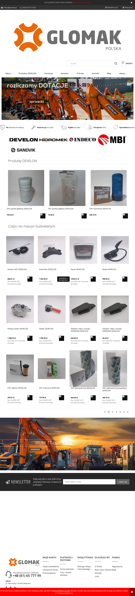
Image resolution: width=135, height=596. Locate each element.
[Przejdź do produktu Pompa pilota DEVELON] (20, 309)
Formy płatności (67, 569)
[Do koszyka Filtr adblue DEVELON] (30, 397)
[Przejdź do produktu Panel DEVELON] (83, 249)
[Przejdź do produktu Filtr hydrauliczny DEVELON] (83, 368)
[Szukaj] (116, 63)
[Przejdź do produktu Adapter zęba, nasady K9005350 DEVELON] (83, 309)
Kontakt (98, 573)
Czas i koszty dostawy (65, 573)
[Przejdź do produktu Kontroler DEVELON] (52, 249)
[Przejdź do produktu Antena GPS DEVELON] (20, 249)
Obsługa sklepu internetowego (84, 567)
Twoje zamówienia (51, 566)
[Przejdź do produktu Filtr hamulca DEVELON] (52, 368)
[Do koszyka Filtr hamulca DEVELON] (61, 397)
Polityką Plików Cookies (61, 591)
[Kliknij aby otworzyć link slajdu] (67, 98)
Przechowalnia (49, 573)
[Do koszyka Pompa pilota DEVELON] (30, 338)
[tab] (63, 116)
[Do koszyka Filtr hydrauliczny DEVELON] (93, 397)
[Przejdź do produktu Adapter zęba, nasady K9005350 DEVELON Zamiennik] (115, 309)
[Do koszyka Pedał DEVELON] (124, 279)
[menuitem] (10, 73)
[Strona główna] (67, 37)
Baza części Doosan (103, 569)
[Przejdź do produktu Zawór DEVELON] (52, 309)
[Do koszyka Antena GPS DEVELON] (30, 279)
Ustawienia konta (50, 569)
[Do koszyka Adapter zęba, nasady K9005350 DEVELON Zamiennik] (124, 338)
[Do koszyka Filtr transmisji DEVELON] (84, 216)
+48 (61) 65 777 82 (29, 7)
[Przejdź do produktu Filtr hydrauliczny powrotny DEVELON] (115, 368)
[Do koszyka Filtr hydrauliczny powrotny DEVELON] (124, 397)
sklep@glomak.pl (10, 7)
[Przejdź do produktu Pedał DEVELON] (115, 249)
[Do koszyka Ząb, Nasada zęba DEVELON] (125, 216)
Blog (114, 569)
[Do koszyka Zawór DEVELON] (61, 338)
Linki (97, 576)
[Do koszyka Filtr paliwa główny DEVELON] (42, 216)
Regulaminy (117, 566)
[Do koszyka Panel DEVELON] (93, 279)
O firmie (98, 566)
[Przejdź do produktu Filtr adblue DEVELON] (20, 368)
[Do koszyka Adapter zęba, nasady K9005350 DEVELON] (93, 338)
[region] (67, 98)
